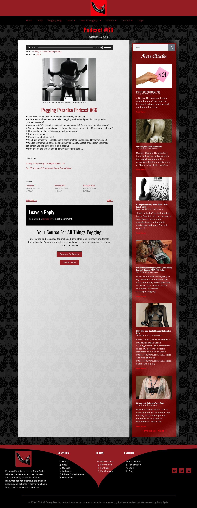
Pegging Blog (55, 20)
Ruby (40, 20)
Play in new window (44, 51)
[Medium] (181, 470)
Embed (58, 51)
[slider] (107, 47)
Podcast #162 (89, 186)
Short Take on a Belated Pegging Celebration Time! (153, 332)
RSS (39, 55)
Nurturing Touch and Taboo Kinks (149, 146)
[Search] (171, 47)
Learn (70, 20)
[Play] (29, 47)
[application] (69, 47)
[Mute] (101, 47)
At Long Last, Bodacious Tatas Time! (150, 403)
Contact (126, 20)
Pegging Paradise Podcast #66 (69, 110)
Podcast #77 (31, 186)
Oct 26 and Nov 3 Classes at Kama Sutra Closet (48, 168)
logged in (47, 218)
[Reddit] (174, 470)
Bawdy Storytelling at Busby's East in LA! (45, 163)
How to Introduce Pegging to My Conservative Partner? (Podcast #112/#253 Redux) (154, 268)
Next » (162, 430)
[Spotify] (188, 470)
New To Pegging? (89, 20)
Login (141, 20)
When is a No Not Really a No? (148, 91)
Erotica (110, 20)
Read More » (141, 112)
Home (29, 20)
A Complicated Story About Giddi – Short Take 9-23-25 (152, 205)
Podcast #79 (60, 186)
